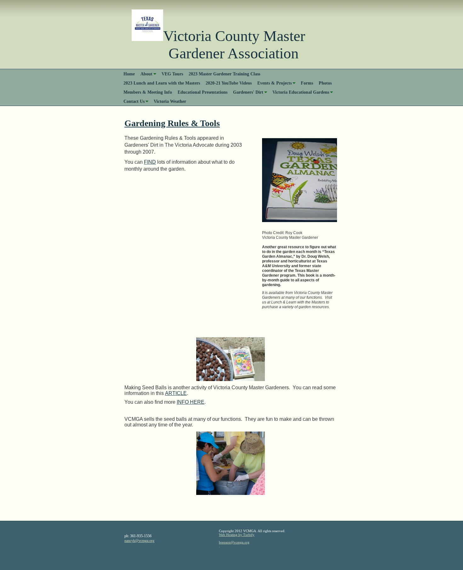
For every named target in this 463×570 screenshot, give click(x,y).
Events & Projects (274, 82)
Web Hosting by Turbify (236, 535)
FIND (150, 162)
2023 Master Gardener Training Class (224, 73)
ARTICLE (176, 393)
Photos (325, 82)
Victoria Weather (170, 101)
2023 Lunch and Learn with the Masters (161, 82)
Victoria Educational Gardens (300, 92)
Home (129, 73)
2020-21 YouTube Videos (229, 82)
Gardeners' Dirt (248, 92)
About (146, 73)
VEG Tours (172, 73)
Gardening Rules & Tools (172, 123)
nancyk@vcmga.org (139, 540)
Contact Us (134, 101)
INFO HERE (190, 402)
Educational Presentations (202, 92)
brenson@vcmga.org (234, 542)
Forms (307, 82)
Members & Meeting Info (147, 92)
